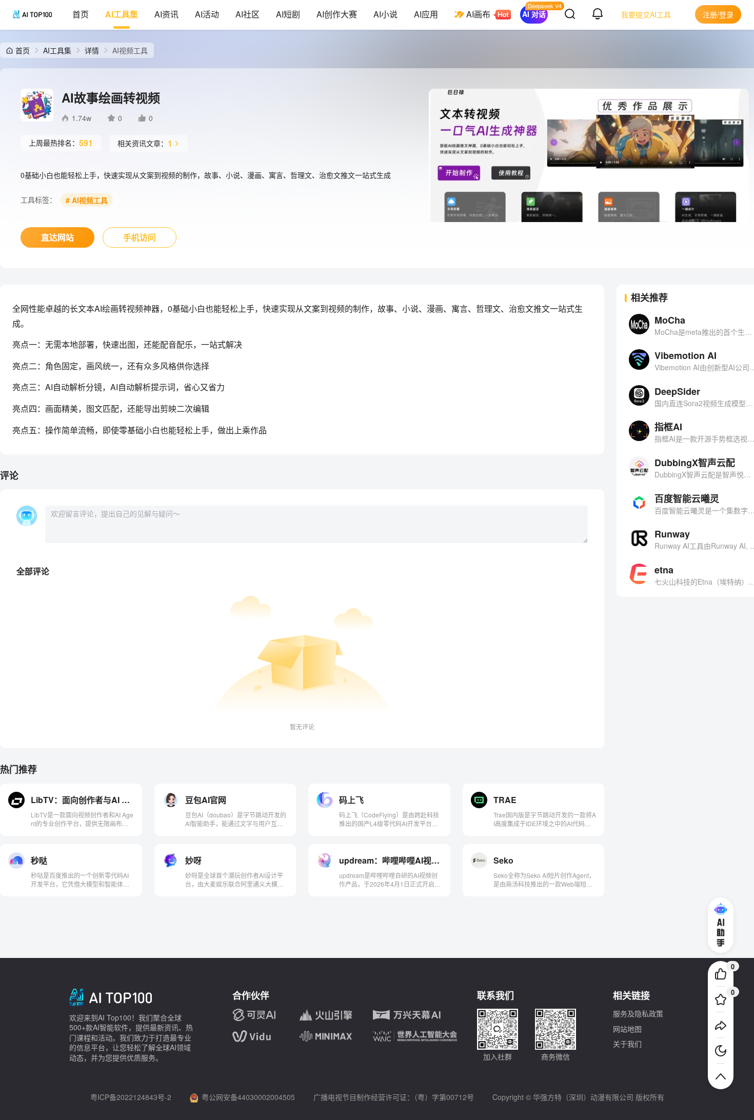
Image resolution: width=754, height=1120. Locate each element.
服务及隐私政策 (638, 1013)
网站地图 (627, 1029)
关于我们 (627, 1043)
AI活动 (207, 14)
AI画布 (478, 14)
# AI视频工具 (87, 200)
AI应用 (426, 14)
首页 (80, 14)
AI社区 (247, 14)
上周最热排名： (61, 143)
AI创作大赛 (336, 14)
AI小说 (385, 14)
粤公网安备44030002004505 (248, 1097)
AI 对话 (534, 14)
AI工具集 (121, 14)
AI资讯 (166, 14)
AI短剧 (288, 14)
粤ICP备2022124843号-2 (130, 1097)
